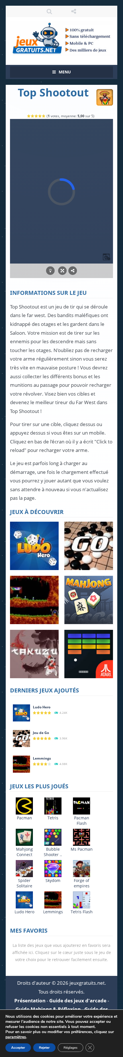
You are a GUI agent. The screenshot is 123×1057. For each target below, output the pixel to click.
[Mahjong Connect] (24, 837)
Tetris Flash (82, 911)
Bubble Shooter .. (53, 851)
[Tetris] (52, 805)
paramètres (15, 1037)
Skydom (52, 880)
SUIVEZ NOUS (73, 11)
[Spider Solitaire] (24, 868)
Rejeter (44, 1047)
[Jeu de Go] (21, 738)
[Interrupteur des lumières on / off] (50, 270)
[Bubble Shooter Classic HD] (52, 837)
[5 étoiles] (44, 116)
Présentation (29, 1000)
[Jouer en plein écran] (62, 270)
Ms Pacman (82, 849)
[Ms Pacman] (81, 837)
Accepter (18, 1047)
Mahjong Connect (24, 851)
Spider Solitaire (24, 883)
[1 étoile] (29, 116)
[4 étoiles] (40, 116)
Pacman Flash (81, 820)
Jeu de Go (41, 732)
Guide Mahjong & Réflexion (48, 1009)
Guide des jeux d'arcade (77, 1000)
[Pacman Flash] (81, 805)
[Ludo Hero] (21, 712)
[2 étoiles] (33, 116)
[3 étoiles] (36, 116)
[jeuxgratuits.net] (61, 38)
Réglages (71, 1047)
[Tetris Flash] (81, 899)
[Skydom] (52, 868)
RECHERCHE (49, 11)
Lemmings (42, 758)
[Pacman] (24, 805)
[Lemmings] (21, 763)
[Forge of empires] (81, 868)
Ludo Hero (41, 707)
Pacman (24, 817)
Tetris (52, 817)
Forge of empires (82, 883)
